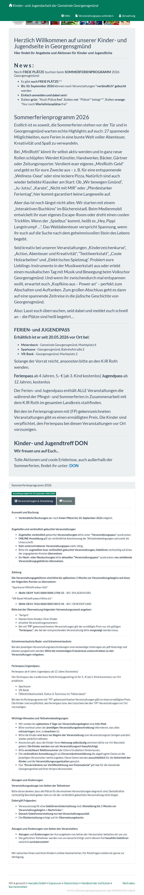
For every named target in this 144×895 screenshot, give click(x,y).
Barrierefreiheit (18, 886)
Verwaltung (128, 15)
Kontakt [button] (67, 500)
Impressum (54, 883)
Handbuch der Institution (95, 883)
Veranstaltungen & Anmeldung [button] (35, 500)
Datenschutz (71, 883)
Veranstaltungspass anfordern (95, 15)
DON (73, 465)
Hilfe (67, 15)
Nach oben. (129, 883)
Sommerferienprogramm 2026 (31, 485)
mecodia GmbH (37, 883)
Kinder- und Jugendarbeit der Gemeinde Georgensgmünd (55, 6)
